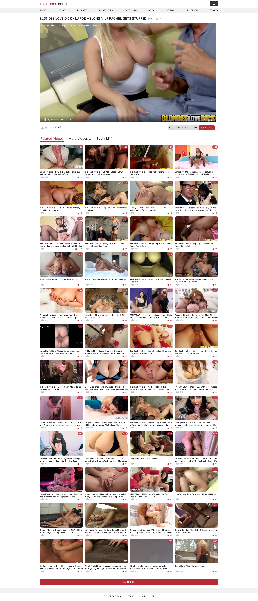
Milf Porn (192, 10)
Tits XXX (213, 10)
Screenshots (182, 128)
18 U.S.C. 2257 (147, 596)
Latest (61, 10)
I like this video (42, 128)
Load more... (129, 582)
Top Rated (82, 10)
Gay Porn (170, 10)
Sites (151, 10)
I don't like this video (46, 128)
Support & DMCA (112, 596)
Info (171, 128)
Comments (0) (207, 128)
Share (194, 128)
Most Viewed (106, 10)
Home (43, 10)
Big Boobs (53, 4)
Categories (131, 10)
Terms (131, 596)
